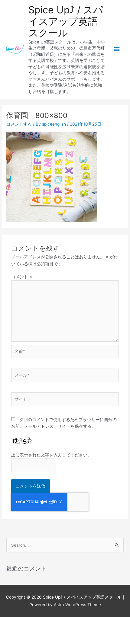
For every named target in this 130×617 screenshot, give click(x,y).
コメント (21, 276)
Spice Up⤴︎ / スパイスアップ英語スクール (65, 21)
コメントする (19, 124)
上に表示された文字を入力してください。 (51, 454)
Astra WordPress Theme (77, 604)
